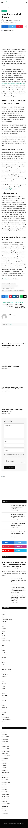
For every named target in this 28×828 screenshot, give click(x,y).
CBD (3, 633)
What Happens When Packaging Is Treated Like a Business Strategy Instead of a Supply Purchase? (14, 564)
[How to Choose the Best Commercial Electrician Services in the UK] (14, 378)
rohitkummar (9, 20)
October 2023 (5, 779)
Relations (4, 698)
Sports (3, 705)
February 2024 (5, 772)
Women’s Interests (6, 719)
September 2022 (6, 803)
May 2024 (4, 765)
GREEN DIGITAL (20, 823)
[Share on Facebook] (5, 26)
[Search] (26, 2)
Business (4, 628)
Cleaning (4, 635)
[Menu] (2, 2)
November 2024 (5, 751)
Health (3, 667)
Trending (4, 712)
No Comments (6, 22)
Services (4, 702)
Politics (3, 693)
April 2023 (4, 789)
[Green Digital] (14, 2)
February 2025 (5, 746)
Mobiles (3, 686)
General (4, 10)
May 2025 (4, 744)
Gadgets (4, 657)
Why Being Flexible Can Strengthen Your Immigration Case (18, 580)
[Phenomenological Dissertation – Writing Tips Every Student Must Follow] (14, 335)
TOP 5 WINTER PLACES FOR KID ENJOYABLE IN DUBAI (20, 306)
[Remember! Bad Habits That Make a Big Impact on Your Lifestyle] (6, 507)
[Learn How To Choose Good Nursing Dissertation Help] (14, 401)
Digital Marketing (6, 640)
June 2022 (4, 811)
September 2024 (6, 756)
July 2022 (4, 808)
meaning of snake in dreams (9, 283)
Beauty (3, 626)
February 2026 (5, 736)
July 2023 (4, 784)
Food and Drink (5, 655)
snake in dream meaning (8, 288)
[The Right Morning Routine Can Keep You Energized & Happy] (6, 516)
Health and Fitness (6, 669)
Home (2, 6)
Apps (3, 616)
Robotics (4, 700)
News (3, 691)
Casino (3, 631)
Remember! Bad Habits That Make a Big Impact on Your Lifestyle (18, 507)
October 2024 (5, 753)
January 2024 (5, 775)
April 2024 (4, 767)
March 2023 (4, 791)
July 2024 (4, 760)
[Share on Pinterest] (19, 26)
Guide (3, 664)
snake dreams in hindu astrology (10, 286)
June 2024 (4, 763)
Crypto (3, 638)
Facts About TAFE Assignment (10, 366)
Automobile (4, 621)
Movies (3, 688)
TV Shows (4, 714)
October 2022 (5, 801)
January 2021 (5, 813)
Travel (3, 710)
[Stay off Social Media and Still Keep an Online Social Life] (6, 534)
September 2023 (6, 782)
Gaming (3, 659)
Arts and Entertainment (7, 619)
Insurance (4, 676)
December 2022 (5, 796)
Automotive (4, 624)
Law (3, 681)
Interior (3, 679)
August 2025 (5, 741)
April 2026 (4, 734)
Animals (3, 612)
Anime (3, 614)
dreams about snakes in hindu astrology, (13, 83)
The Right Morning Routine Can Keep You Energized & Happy (18, 516)
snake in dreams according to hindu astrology (13, 290)
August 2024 (5, 758)
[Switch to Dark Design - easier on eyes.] (24, 2)
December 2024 (5, 748)
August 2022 (5, 806)
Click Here (4, 279)
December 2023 (5, 777)
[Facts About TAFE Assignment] (14, 357)
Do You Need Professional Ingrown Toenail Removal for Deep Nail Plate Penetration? (18, 589)
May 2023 (4, 787)
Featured (4, 647)
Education (4, 643)
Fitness (3, 652)
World (3, 722)
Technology (4, 707)
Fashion (3, 645)
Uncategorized (5, 717)
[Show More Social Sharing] (25, 26)
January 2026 (5, 739)
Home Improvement (6, 671)
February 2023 (5, 794)
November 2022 (5, 799)
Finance (3, 650)
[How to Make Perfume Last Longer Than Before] (6, 525)
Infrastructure (5, 674)
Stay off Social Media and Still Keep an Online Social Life (18, 533)
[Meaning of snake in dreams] (14, 38)
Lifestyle (4, 683)
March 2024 (4, 770)
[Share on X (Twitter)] (12, 26)
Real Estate (4, 695)
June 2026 (4, 732)
